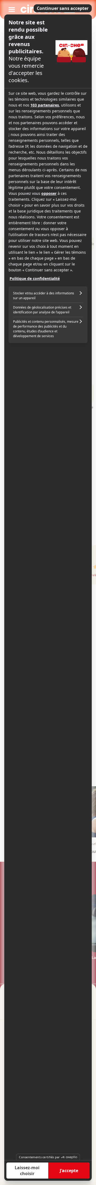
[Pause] (48, 593)
